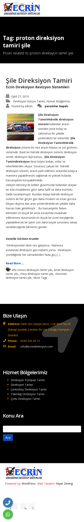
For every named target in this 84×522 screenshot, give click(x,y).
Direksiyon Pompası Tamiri (28, 380)
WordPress (29, 483)
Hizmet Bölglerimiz (58, 101)
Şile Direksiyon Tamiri (39, 80)
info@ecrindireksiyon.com (37, 346)
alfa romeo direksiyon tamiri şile (32, 270)
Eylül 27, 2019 (20, 96)
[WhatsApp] (8, 514)
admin (29, 106)
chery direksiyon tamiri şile (36, 274)
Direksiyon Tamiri (22, 385)
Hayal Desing (64, 483)
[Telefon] (8, 502)
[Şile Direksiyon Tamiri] (20, 127)
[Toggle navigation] (75, 7)
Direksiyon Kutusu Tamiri (29, 101)
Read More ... (15, 263)
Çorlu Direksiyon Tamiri (25, 399)
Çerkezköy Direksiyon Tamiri (29, 389)
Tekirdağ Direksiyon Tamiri (28, 394)
